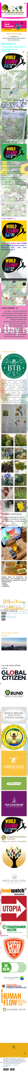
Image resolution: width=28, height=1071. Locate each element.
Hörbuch (3, 616)
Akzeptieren (6, 1069)
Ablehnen (12, 1069)
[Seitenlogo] (14, 1047)
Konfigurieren (5, 1066)
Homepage (4, 613)
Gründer (3, 619)
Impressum (16, 1064)
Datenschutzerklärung (7, 1064)
